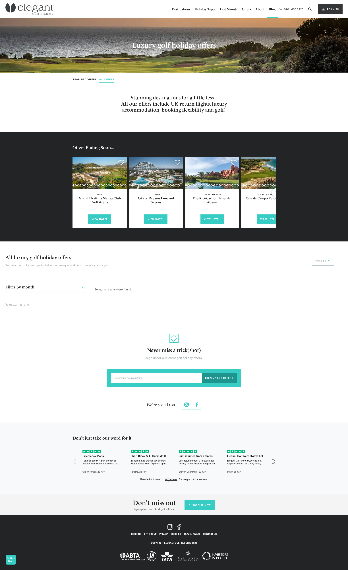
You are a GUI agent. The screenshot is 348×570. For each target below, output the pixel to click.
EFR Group (150, 534)
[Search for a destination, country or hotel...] (310, 9)
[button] (73, 185)
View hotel (100, 219)
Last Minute (229, 9)
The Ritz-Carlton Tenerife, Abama (212, 200)
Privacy (164, 534)
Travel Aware (192, 534)
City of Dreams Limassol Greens (156, 200)
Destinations (181, 9)
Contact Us (210, 534)
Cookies (176, 534)
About (259, 9)
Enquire (332, 9)
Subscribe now (200, 505)
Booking (136, 534)
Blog (272, 9)
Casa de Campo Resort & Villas (268, 198)
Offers (246, 9)
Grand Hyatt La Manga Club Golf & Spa (100, 200)
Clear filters (19, 304)
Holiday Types (205, 9)
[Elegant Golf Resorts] (29, 9)
